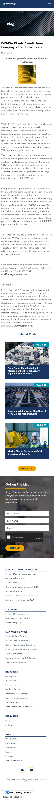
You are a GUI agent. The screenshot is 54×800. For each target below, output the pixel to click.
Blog (7, 721)
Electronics (10, 685)
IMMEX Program (13, 622)
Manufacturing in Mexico (21, 569)
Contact (9, 756)
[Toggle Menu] (49, 3)
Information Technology (17, 693)
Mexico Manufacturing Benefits (20, 574)
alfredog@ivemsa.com (15, 274)
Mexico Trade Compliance (18, 640)
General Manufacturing (16, 698)
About (9, 734)
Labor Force (11, 582)
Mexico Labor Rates (15, 578)
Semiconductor (12, 702)
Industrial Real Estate (15, 636)
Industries (11, 672)
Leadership (10, 747)
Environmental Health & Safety (20, 658)
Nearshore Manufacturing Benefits (22, 596)
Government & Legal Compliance (21, 649)
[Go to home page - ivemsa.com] (9, 4)
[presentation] (24, 537)
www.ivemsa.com (23, 325)
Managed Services (16, 632)
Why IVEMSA (11, 739)
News (8, 752)
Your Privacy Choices (20, 792)
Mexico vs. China (13, 591)
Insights (9, 725)
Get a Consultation (14, 760)
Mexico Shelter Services (17, 614)
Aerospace (10, 676)
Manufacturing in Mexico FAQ (19, 600)
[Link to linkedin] (22, 770)
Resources (11, 716)
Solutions (11, 609)
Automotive (11, 680)
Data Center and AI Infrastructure (21, 706)
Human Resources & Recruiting (20, 645)
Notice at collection (12, 797)
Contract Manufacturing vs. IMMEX (22, 587)
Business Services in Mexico (18, 618)
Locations (10, 743)
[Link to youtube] (31, 770)
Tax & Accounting (13, 653)
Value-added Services (15, 662)
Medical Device (12, 689)
